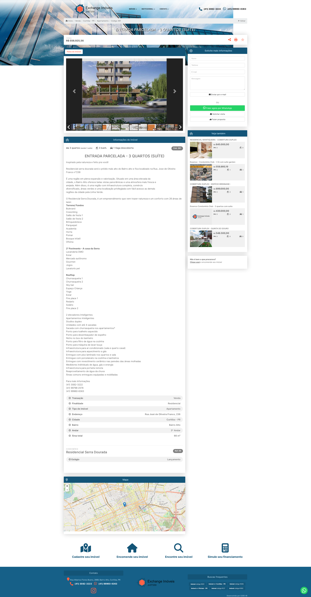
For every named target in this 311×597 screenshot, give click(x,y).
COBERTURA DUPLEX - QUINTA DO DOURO (209, 228)
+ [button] (67, 486)
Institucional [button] (147, 9)
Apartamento (103, 21)
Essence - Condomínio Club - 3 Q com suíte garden (212, 162)
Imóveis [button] (132, 9)
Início (70, 21)
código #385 (237, 584)
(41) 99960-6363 (237, 9)
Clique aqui (195, 262)
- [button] (67, 489)
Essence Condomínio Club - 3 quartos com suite (211, 206)
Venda (78, 21)
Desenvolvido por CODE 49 (237, 596)
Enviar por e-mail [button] (218, 94)
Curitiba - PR (88, 21)
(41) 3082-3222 (212, 9)
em (217, 584)
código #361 (197, 584)
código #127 (218, 588)
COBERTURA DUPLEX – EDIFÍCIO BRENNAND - (210, 184)
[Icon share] (93, 590)
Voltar (242, 21)
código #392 (236, 588)
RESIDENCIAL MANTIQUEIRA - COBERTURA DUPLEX (213, 140)
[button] (75, 91)
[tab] (74, 51)
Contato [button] (163, 9)
